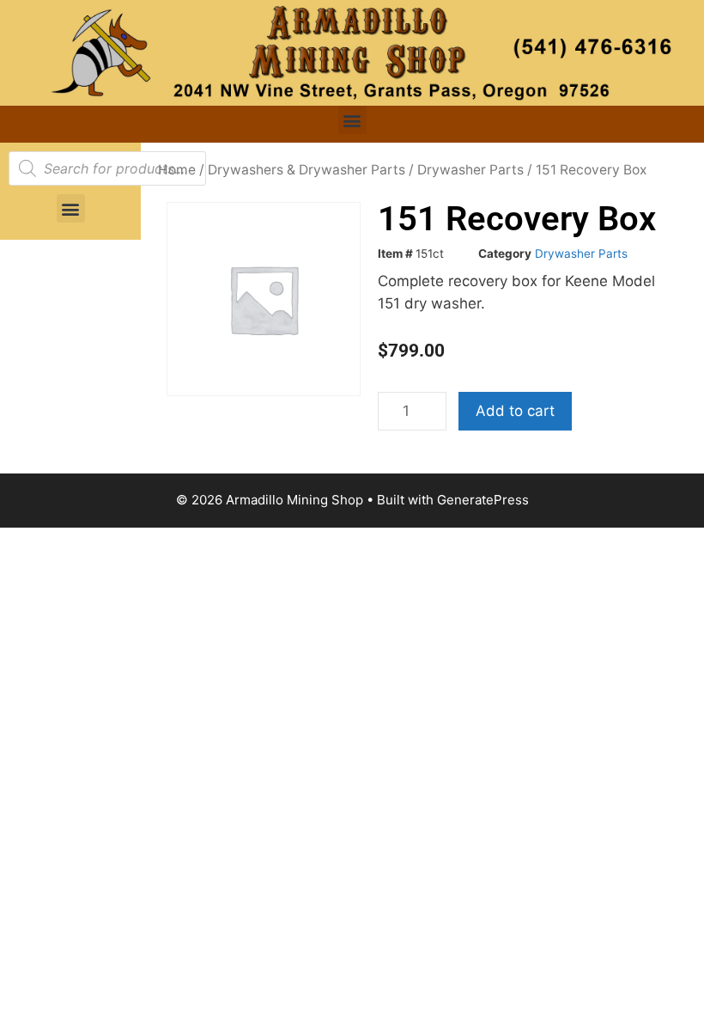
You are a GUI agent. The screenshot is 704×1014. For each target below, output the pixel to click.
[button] (352, 120)
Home (177, 170)
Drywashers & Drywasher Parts (306, 170)
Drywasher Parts (470, 170)
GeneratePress (483, 500)
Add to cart (515, 410)
